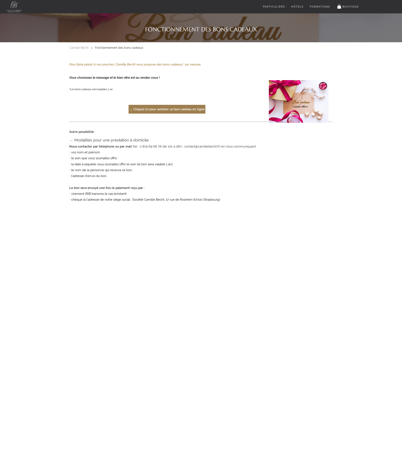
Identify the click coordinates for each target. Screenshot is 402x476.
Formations (320, 6)
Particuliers (274, 6)
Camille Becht (79, 47)
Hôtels (297, 6)
